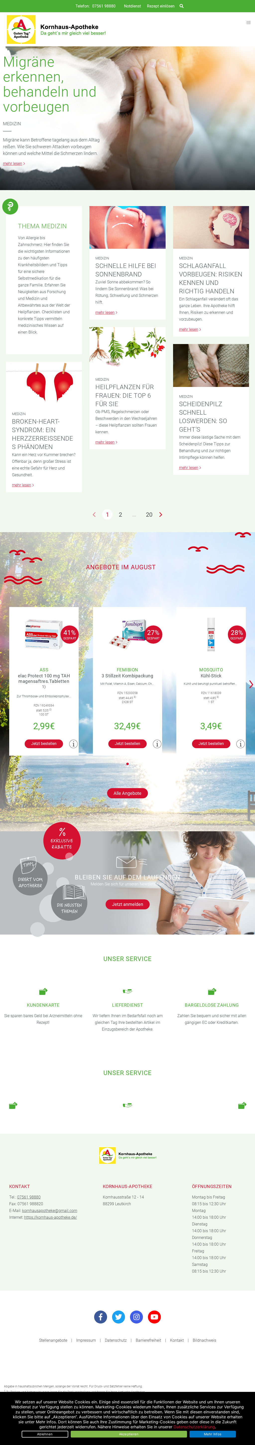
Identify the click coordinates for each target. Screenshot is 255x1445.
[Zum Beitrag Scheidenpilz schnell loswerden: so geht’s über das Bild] (211, 365)
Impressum (86, 1340)
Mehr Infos (213, 1434)
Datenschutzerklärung (194, 1426)
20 (149, 514)
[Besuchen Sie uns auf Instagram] (136, 1317)
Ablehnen (45, 1434)
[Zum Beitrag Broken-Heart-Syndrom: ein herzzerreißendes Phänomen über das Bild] (44, 383)
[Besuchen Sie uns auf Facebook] (100, 1317)
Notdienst (132, 6)
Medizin (12, 123)
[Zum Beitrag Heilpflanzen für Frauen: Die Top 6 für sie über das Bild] (127, 348)
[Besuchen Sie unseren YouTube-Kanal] (154, 1317)
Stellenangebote (53, 1340)
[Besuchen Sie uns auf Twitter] (118, 1317)
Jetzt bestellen (44, 743)
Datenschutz (116, 1340)
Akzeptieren (129, 1434)
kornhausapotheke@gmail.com (49, 1210)
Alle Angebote (127, 793)
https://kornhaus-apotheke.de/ (50, 1217)
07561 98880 (104, 6)
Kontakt (177, 1340)
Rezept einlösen (161, 6)
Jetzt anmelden (127, 904)
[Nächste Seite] (160, 514)
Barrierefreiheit (148, 1340)
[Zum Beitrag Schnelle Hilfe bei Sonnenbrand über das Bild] (127, 227)
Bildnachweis (204, 1340)
